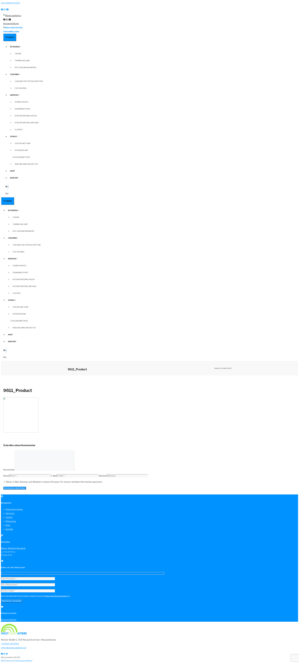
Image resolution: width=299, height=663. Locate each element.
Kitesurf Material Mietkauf (27, 123)
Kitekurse (15, 47)
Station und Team (22, 143)
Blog (8, 525)
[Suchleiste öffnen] (7, 194)
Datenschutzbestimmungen (56, 596)
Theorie (18, 54)
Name (6, 476)
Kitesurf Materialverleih (26, 116)
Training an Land (22, 61)
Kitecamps (11, 521)
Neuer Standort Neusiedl (13, 548)
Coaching (14, 74)
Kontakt (14, 178)
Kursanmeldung (11, 23)
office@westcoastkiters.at (13, 648)
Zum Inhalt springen (10, 3)
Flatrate (19, 130)
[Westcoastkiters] (13, 28)
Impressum (9, 660)
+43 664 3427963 (10, 644)
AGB (2, 660)
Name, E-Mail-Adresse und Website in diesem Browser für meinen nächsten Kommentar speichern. (54, 482)
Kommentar (9, 469)
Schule (13, 136)
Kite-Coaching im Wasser (25, 67)
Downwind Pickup (22, 109)
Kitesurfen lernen (14, 509)
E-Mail (54, 476)
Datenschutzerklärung (23, 660)
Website (102, 476)
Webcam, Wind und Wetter (26, 164)
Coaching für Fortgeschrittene (29, 81)
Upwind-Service (21, 102)
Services (14, 95)
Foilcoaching (20, 88)
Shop (12, 171)
